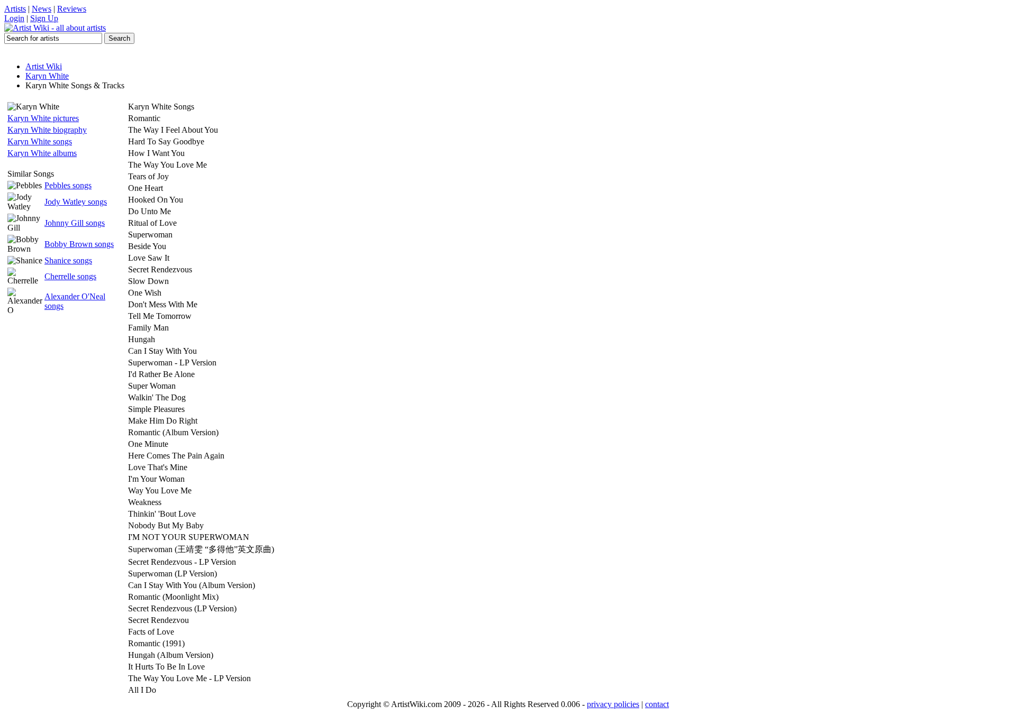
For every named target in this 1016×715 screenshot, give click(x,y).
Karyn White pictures (43, 118)
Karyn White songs (39, 141)
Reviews (71, 8)
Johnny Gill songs (74, 222)
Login (14, 18)
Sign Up (44, 18)
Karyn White (47, 75)
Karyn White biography (47, 129)
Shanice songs (68, 260)
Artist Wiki (43, 66)
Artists (15, 8)
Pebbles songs (68, 185)
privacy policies (613, 704)
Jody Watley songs (75, 201)
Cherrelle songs (70, 276)
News (41, 8)
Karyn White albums (42, 153)
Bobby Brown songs (79, 244)
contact (657, 704)
